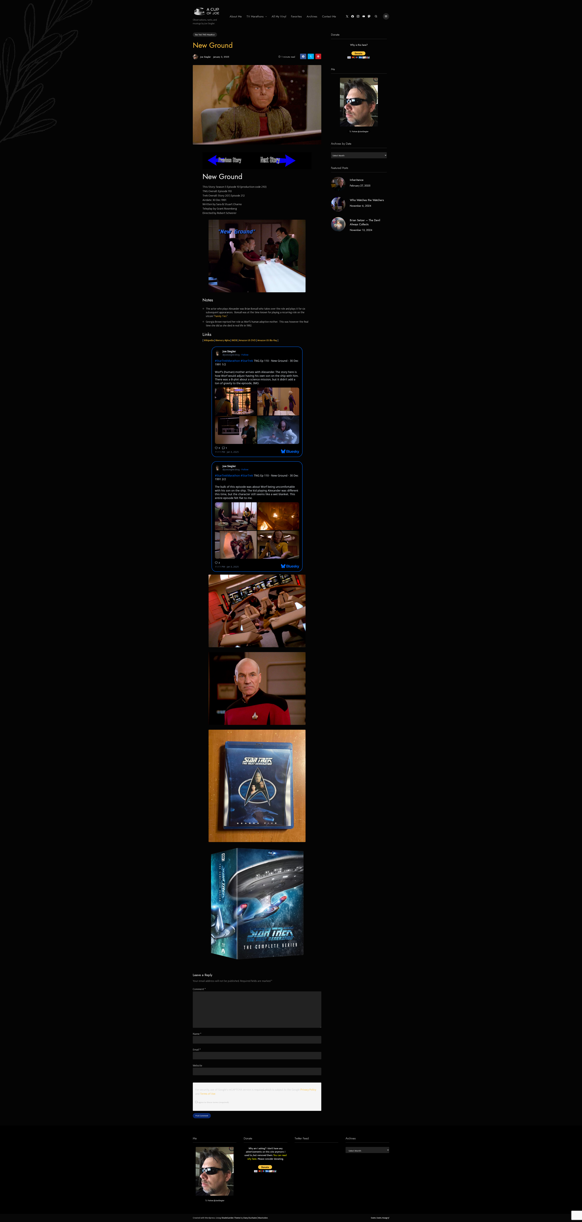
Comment (199, 989)
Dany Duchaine (250, 1218)
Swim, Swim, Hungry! (380, 1218)
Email (197, 1049)
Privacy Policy (308, 1089)
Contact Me (329, 16)
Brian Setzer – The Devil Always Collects (365, 222)
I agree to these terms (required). (213, 1102)
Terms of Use (207, 1093)
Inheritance (356, 180)
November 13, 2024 (361, 230)
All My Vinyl (279, 16)
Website (197, 1065)
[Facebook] (352, 16)
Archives (312, 16)
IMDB (234, 340)
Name (197, 1034)
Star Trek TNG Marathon (205, 34)
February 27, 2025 (360, 185)
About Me (236, 16)
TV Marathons (255, 16)
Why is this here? (359, 45)
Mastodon (263, 1218)
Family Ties (221, 316)
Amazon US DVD (247, 340)
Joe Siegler (205, 56)
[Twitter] (347, 16)
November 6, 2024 (360, 206)
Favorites (296, 16)
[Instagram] (358, 16)
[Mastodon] (369, 16)
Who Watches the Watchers (367, 200)
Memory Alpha (222, 340)
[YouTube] (363, 16)
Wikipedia (209, 340)
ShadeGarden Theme (230, 1218)
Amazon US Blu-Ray (267, 340)
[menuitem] (235, 16)
